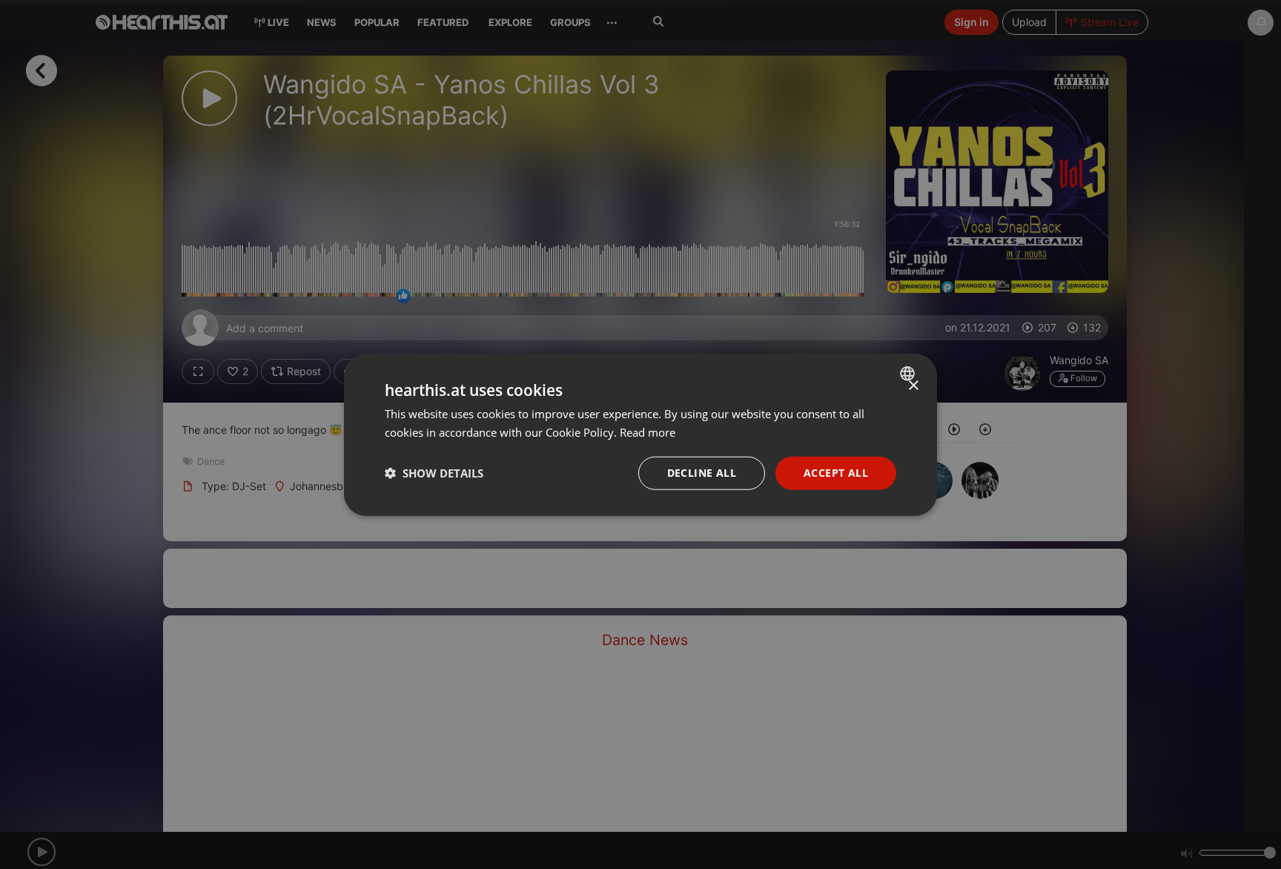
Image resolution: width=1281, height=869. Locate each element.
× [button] (912, 385)
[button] (434, 473)
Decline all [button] (701, 473)
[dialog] (640, 435)
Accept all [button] (836, 473)
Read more (647, 432)
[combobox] (909, 373)
